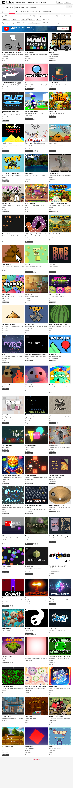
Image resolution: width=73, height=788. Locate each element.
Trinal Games (28, 632)
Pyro (3, 354)
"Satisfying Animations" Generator (36, 234)
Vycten (27, 539)
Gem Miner (28, 716)
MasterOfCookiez (30, 328)
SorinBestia (5, 720)
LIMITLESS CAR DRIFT (9, 83)
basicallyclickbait (53, 358)
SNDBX (27, 656)
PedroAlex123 (6, 630)
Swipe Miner (53, 628)
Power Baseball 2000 (31, 111)
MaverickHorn (6, 358)
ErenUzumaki (5, 479)
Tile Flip (27, 264)
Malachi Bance (29, 660)
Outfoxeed (5, 56)
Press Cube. (5, 415)
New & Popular (21, 11)
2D (24, 16)
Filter (70, 6)
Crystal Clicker (53, 598)
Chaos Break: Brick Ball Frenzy (58, 536)
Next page (35, 759)
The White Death (30, 475)
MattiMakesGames (30, 570)
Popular (11, 12)
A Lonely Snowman (31, 385)
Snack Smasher (53, 143)
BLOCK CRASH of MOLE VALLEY (59, 203)
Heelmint (4, 177)
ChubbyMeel (28, 419)
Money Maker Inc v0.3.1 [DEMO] (59, 656)
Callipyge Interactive (54, 571)
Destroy (27, 598)
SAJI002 (4, 658)
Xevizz (27, 238)
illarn (50, 419)
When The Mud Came (55, 234)
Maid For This (6, 203)
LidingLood (5, 328)
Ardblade (51, 147)
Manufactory (29, 52)
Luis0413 (4, 147)
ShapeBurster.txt (30, 445)
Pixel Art (14, 19)
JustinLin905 (5, 238)
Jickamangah (52, 720)
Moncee (27, 750)
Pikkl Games (52, 509)
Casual (32, 16)
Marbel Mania (6, 505)
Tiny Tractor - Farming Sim (10, 173)
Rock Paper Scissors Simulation (11, 52)
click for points (6, 264)
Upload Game (42, 2)
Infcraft (51, 207)
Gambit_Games (29, 87)
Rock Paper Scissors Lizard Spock (35, 143)
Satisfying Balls (6, 566)
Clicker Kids (52, 111)
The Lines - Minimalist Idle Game (35, 354)
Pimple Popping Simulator (57, 475)
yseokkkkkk (28, 690)
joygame (51, 690)
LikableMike (5, 602)
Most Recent (47, 11)
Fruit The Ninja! (30, 203)
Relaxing (5, 19)
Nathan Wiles (5, 447)
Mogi (50, 298)
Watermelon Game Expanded (58, 324)
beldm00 (51, 177)
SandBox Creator (7, 143)
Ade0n (27, 207)
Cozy (23, 19)
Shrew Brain (52, 268)
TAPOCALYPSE (6, 716)
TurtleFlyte (52, 750)
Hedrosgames (29, 511)
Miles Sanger (28, 115)
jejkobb (51, 87)
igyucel (27, 388)
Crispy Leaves (53, 445)
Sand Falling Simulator (9, 324)
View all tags (45, 19)
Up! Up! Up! (52, 354)
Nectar (27, 536)
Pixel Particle (29, 415)
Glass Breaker (53, 686)
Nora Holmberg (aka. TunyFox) (57, 630)
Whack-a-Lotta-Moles (56, 716)
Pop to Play (28, 83)
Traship (51, 746)
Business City (29, 324)
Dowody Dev (5, 87)
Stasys (27, 56)
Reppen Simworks (53, 56)
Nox (26, 449)
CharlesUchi (5, 298)
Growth (4, 598)
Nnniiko (27, 298)
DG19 (26, 358)
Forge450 (51, 115)
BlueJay (51, 660)
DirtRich (51, 52)
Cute (30, 19)
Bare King (52, 264)
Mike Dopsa (5, 539)
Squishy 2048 (6, 294)
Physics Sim (29, 746)
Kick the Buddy (6, 628)
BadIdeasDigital (6, 116)
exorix (3, 509)
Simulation (64, 16)
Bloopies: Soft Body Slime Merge (35, 686)
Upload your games (34, 23)
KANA (3, 750)
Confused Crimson (7, 387)
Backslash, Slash (7, 234)
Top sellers (30, 11)
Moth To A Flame (7, 385)
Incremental (53, 16)
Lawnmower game (7, 686)
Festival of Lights (7, 445)
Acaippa (4, 690)
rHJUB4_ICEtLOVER (30, 268)
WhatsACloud (29, 479)
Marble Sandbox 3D (55, 505)
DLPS (26, 177)
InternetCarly (52, 479)
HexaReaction (53, 385)
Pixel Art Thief (53, 83)
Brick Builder (29, 566)
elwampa (27, 147)
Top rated (38, 11)
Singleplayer (41, 16)
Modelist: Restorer (55, 173)
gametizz (4, 568)
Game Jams (30, 2)
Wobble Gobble (7, 656)
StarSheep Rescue (54, 294)
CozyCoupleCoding (7, 419)
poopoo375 (5, 268)
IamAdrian (28, 602)
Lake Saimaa (29, 173)
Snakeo (27, 628)
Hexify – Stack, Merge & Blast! (11, 475)
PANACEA (28, 294)
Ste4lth (51, 328)
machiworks (52, 539)
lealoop (4, 207)
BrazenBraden (52, 238)
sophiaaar (51, 449)
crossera (51, 388)
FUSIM (4, 536)
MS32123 (51, 602)
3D (37, 19)
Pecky (26, 720)
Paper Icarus (53, 415)
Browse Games (20, 2)
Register (67, 2)
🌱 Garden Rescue (8, 746)
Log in (59, 2)
